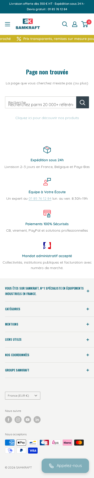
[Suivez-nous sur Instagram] (18, 419)
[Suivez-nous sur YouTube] (27, 419)
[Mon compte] (74, 24)
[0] (85, 24)
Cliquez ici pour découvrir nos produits (47, 118)
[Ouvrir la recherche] (65, 24)
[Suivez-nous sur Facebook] (8, 419)
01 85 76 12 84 (40, 198)
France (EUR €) (18, 395)
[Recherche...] (82, 102)
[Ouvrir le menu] (7, 24)
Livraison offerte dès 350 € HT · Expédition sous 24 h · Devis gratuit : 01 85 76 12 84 (47, 6)
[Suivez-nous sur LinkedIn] (37, 419)
